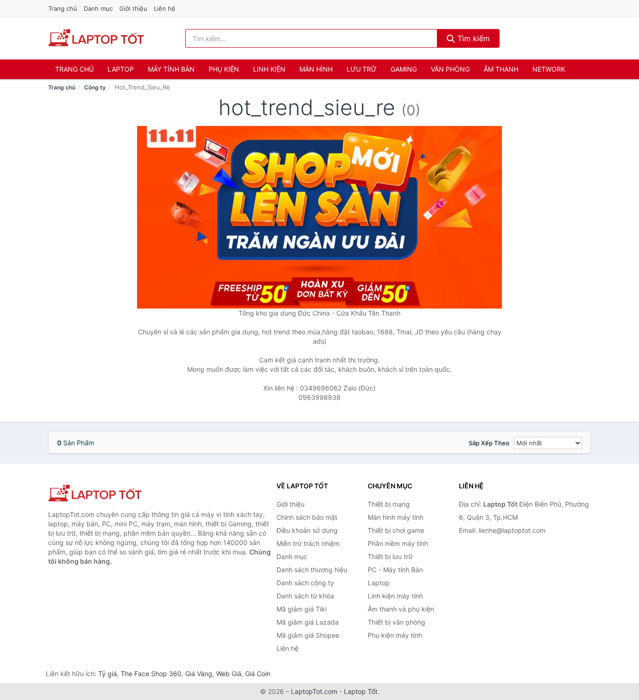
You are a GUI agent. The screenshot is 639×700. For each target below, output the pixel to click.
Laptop (121, 69)
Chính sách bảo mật (306, 517)
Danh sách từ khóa (305, 596)
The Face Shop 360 (151, 674)
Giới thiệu (133, 8)
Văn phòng (450, 69)
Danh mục (98, 8)
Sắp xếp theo (489, 443)
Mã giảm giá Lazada (307, 622)
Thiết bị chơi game (396, 530)
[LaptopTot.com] (96, 38)
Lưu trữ (362, 69)
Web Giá (228, 674)
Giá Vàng (198, 674)
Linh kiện (269, 69)
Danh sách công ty (305, 583)
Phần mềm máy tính (398, 543)
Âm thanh (501, 69)
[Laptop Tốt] (95, 493)
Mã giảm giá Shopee (307, 635)
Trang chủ (62, 8)
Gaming (404, 69)
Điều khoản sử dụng (307, 530)
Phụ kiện (224, 69)
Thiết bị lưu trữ (390, 556)
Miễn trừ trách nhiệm (308, 543)
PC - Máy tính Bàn (395, 570)
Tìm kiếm (472, 38)
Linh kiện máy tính (395, 596)
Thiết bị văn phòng (396, 622)
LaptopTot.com (314, 691)
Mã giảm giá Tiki (301, 609)
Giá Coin (257, 674)
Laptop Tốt (361, 691)
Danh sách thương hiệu (311, 570)
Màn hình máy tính (395, 517)
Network (548, 69)
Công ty (95, 87)
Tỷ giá (107, 674)
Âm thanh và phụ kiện (401, 609)
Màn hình (316, 69)
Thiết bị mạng (389, 504)
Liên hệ (164, 8)
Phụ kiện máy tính (395, 635)
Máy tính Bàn (171, 69)
